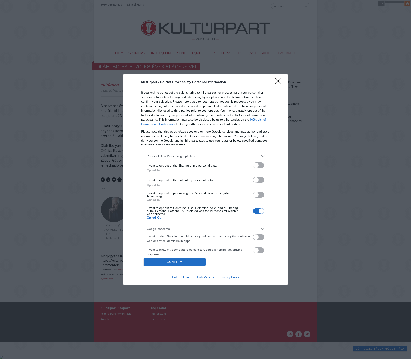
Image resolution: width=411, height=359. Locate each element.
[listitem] (205, 156)
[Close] (279, 82)
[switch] (258, 165)
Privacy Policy (229, 277)
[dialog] (205, 179)
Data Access (205, 277)
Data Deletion (181, 277)
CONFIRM (175, 262)
